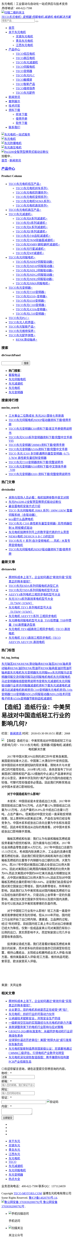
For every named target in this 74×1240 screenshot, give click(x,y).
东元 (4, 663)
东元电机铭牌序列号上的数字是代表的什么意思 (39, 532)
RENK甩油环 (32, 668)
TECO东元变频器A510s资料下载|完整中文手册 (38, 449)
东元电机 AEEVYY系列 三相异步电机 (33, 616)
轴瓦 (10, 663)
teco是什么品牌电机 (21, 519)
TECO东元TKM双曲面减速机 (35, 240)
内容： (6, 1106)
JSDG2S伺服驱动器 (37, 694)
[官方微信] (12, 12)
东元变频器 (16, 392)
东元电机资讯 (56, 689)
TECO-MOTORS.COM (28, 1193)
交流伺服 (18, 676)
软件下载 (21, 123)
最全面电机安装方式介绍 (24, 506)
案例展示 (14, 101)
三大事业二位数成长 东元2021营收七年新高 (36, 415)
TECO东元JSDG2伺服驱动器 (35, 274)
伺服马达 (30, 676)
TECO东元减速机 (27, 62)
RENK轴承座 (49, 668)
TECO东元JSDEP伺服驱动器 (35, 261)
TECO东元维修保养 (22, 331)
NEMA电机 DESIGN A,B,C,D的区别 (31, 536)
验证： (6, 1097)
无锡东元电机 (24, 36)
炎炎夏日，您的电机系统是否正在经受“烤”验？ (39, 1009)
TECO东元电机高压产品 (25, 209)
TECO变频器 (24, 71)
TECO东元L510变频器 (31, 313)
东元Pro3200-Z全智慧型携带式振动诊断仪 (35, 501)
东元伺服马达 (60, 672)
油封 (60, 668)
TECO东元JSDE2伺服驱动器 (35, 279)
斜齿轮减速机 (43, 698)
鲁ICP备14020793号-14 (43, 1197)
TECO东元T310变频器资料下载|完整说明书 (36, 462)
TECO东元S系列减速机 (31, 222)
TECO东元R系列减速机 (32, 218)
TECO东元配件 (25, 92)
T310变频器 (17, 694)
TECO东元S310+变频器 (31, 296)
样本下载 (21, 114)
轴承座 (5, 672)
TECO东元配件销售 (22, 335)
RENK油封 (17, 668)
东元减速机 (16, 383)
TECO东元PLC (25, 75)
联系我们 (14, 127)
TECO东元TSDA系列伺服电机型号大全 (34, 590)
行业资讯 (16, 685)
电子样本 (7, 698)
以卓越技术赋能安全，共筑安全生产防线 (34, 1018)
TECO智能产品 (25, 84)
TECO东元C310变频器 (31, 305)
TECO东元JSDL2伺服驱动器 (35, 270)
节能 (32, 698)
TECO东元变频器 (21, 287)
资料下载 (14, 110)
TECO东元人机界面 (22, 322)
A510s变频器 (21, 698)
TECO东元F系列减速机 (31, 231)
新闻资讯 (14, 97)
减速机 (34, 685)
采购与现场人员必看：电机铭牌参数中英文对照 (39, 497)
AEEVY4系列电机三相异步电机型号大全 (34, 594)
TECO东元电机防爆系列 (32, 192)
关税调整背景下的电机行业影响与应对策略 (36, 1027)
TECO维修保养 (25, 88)
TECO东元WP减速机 (30, 253)
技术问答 (14, 105)
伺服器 (26, 685)
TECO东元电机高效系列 (32, 205)
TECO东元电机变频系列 (32, 196)
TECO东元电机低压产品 (25, 183)
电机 (50, 676)
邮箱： (6, 1081)
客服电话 (14, 375)
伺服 (10, 676)
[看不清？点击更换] (52, 1101)
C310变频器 (40, 689)
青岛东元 (14, 1149)
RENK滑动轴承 (26, 339)
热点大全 (14, 1179)
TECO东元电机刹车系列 (32, 188)
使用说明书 (31, 681)
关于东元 (14, 1141)
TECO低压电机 (25, 53)
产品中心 (14, 49)
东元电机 (14, 387)
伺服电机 (41, 676)
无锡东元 (14, 1145)
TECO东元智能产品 (22, 326)
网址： (5, 1089)
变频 (42, 681)
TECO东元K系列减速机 (32, 227)
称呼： (6, 1073)
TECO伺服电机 (25, 66)
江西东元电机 (24, 45)
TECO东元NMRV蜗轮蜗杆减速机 (38, 244)
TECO (12, 1161)
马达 (4, 681)
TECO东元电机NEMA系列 (33, 201)
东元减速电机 (59, 685)
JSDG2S (54, 694)
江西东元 (14, 1154)
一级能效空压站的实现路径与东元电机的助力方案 (40, 1022)
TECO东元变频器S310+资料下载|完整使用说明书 (39, 474)
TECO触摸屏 (24, 79)
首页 (11, 27)
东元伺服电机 (17, 379)
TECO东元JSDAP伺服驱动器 (35, 266)
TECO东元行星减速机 (31, 248)
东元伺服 (41, 672)
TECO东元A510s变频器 (31, 309)
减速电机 (16, 689)
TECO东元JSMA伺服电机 (33, 283)
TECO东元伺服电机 (22, 257)
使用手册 (21, 118)
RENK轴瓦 (47, 663)
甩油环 (67, 668)
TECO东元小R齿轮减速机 (33, 235)
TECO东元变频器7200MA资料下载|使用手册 (37, 444)
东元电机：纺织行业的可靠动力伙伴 (32, 1014)
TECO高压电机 (25, 58)
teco (49, 672)
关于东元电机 (17, 32)
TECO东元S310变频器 (31, 300)
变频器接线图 (15, 681)
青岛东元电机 (24, 40)
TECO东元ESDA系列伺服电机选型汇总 (34, 585)
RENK (17, 663)
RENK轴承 (61, 663)
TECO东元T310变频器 (31, 292)
